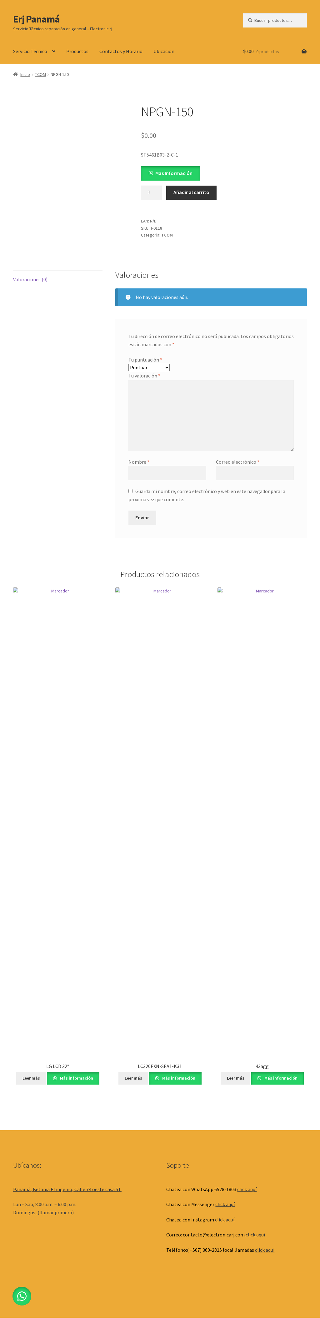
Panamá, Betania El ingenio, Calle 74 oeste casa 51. (67, 1189)
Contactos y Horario (120, 51)
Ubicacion (163, 51)
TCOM (40, 74)
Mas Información (173, 173)
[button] (170, 173)
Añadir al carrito (191, 192)
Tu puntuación (145, 360)
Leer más (31, 1078)
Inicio (25, 74)
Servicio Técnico (30, 51)
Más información (76, 1078)
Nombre (138, 462)
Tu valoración (144, 375)
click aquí (247, 1189)
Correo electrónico (237, 462)
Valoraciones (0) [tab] (30, 279)
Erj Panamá (36, 19)
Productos (77, 51)
